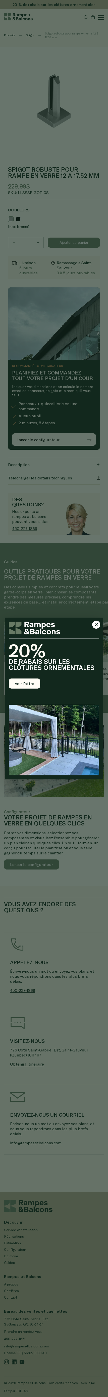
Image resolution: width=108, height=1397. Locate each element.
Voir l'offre (24, 683)
